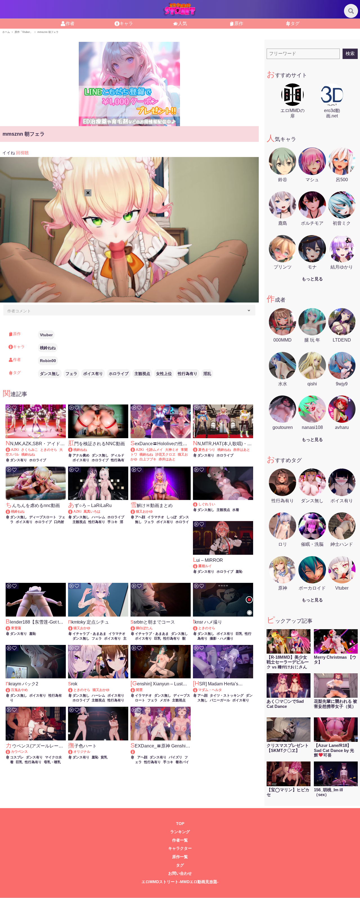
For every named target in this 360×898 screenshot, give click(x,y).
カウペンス (19, 752)
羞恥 (239, 572)
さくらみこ (29, 450)
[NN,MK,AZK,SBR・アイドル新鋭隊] (10, 450)
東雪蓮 (16, 628)
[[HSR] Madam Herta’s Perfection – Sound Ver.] (197, 690)
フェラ (71, 373)
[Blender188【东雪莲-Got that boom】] (10, 628)
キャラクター (180, 848)
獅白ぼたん (144, 628)
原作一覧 (180, 857)
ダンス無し (50, 373)
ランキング (180, 832)
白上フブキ (148, 459)
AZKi (15, 450)
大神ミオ (172, 450)
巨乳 (157, 638)
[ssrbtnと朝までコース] (135, 628)
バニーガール (220, 700)
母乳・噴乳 (52, 762)
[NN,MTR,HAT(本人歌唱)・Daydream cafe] (197, 450)
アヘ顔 (140, 517)
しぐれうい (206, 504)
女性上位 (164, 373)
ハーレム (98, 517)
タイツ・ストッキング (227, 695)
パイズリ (175, 757)
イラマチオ (155, 517)
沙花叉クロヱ (165, 454)
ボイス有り (93, 373)
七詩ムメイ (154, 450)
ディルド (117, 455)
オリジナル (81, 752)
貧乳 (104, 757)
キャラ (126, 23)
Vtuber (46, 335)
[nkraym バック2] (10, 690)
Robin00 (48, 360)
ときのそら (48, 450)
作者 (70, 23)
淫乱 (207, 373)
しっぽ (171, 517)
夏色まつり (206, 450)
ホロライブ (119, 373)
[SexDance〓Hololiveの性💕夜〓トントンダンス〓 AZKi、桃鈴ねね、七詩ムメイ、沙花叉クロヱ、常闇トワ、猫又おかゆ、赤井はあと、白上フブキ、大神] (135, 450)
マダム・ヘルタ (210, 690)
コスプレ (17, 757)
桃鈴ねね (48, 347)
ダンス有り (18, 460)
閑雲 (139, 690)
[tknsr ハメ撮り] (197, 628)
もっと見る (312, 278)
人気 (182, 23)
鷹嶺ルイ (205, 566)
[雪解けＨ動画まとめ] (135, 511)
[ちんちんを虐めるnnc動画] (10, 511)
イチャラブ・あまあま (89, 634)
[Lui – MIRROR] (197, 566)
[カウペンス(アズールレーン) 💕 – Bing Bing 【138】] (10, 752)
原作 (238, 23)
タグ (295, 23)
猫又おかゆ (144, 511)
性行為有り (187, 373)
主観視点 (142, 373)
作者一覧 (180, 840)
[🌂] (197, 504)
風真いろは (92, 511)
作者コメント (19, 311)
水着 (235, 510)
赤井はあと (167, 459)
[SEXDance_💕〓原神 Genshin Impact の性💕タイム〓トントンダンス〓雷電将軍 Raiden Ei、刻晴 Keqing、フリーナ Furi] (160, 751)
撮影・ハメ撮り (221, 638)
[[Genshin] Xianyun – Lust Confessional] (135, 690)
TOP (180, 824)
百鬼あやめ (19, 690)
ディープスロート (42, 517)
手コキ (112, 522)
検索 (350, 53)
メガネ (165, 700)
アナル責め (81, 455)
